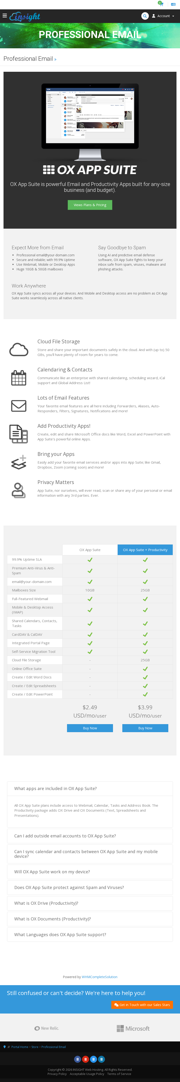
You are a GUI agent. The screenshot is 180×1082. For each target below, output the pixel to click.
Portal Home (19, 1047)
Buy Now (90, 728)
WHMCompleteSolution (99, 977)
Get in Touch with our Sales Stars (145, 1005)
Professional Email (53, 1047)
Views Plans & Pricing (90, 205)
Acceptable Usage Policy (87, 1074)
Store (34, 1047)
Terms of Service (119, 1074)
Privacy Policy (57, 1074)
